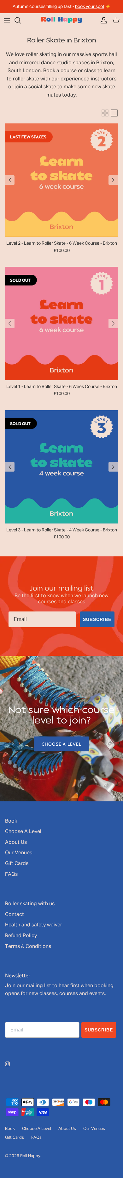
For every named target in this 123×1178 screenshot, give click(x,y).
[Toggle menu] (7, 20)
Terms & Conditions (28, 946)
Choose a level (62, 744)
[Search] (21, 20)
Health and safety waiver (33, 925)
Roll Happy (30, 1156)
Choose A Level (23, 831)
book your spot (89, 6)
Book (11, 821)
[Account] (102, 20)
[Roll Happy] (61, 20)
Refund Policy (21, 935)
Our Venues (18, 852)
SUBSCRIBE (97, 619)
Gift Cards (16, 863)
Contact (14, 914)
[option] (61, 728)
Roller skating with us (30, 903)
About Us (16, 842)
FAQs (11, 874)
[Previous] (10, 180)
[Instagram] (7, 1064)
